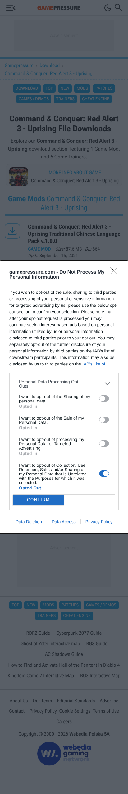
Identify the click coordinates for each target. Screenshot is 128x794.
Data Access (64, 521)
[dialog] (64, 397)
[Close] (116, 273)
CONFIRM (38, 499)
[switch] (104, 398)
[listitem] (64, 383)
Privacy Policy (98, 521)
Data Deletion (29, 521)
